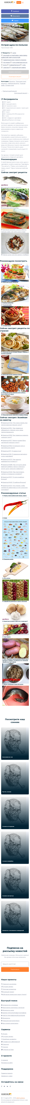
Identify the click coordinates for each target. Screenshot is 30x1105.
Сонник (5, 1047)
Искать (5, 1034)
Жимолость (6, 1018)
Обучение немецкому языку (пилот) (14, 994)
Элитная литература (9, 989)
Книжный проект (8, 992)
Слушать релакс (8, 986)
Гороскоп (6, 1044)
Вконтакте (16, 16)
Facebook (15, 11)
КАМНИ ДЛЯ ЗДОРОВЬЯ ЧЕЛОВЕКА (14, 1013)
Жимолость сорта (8, 1010)
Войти (18, 2)
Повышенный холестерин (11, 1020)
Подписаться (15, 969)
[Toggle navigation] (22, 2)
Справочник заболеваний (11, 1041)
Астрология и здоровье (10, 1005)
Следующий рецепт (20, 93)
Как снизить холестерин (10, 1023)
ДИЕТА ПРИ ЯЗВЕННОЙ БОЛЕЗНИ (14, 1015)
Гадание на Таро (8, 1049)
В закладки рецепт (15, 76)
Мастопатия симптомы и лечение (13, 1007)
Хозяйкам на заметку (9, 1039)
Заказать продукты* (15, 72)
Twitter (15, 20)
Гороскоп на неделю (9, 984)
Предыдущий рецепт (10, 91)
